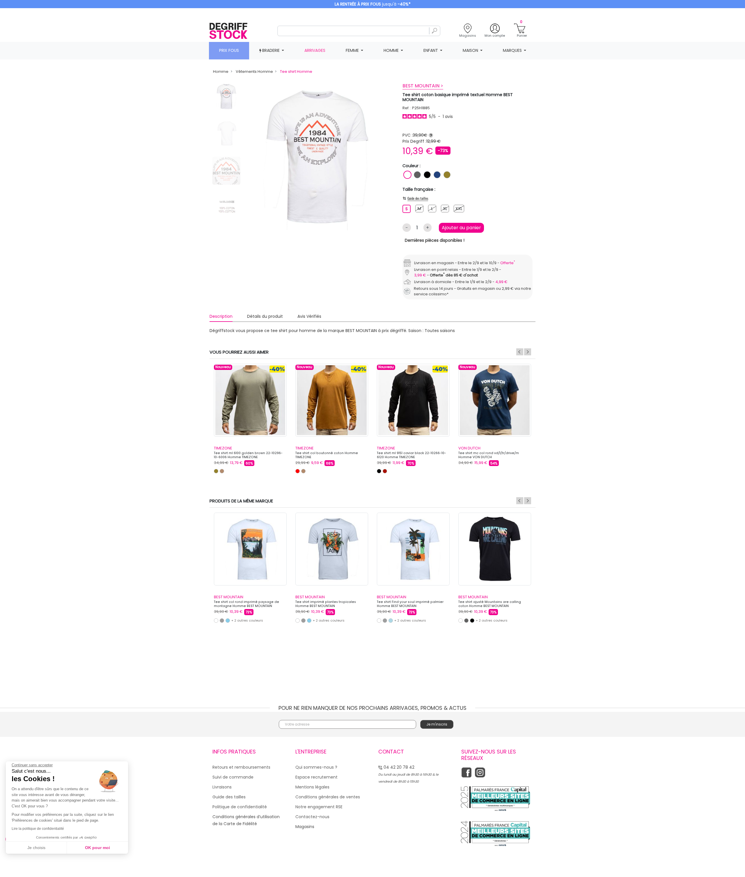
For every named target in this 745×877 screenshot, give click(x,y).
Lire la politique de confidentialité (38, 829)
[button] (473, 381)
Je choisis (36, 847)
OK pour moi (97, 847)
